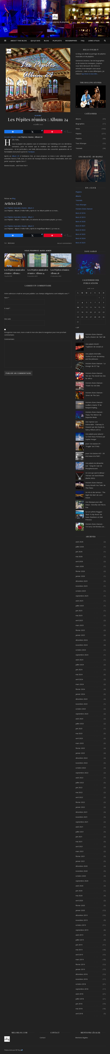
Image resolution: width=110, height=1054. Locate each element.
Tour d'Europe (81, 143)
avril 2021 (79, 846)
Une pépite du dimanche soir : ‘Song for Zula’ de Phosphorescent (94, 465)
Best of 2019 (80, 217)
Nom (6, 298)
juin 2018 (79, 1004)
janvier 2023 (80, 753)
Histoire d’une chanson (84, 209)
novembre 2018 (82, 979)
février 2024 (80, 689)
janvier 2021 (80, 861)
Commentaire (9, 339)
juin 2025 (79, 610)
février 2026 (80, 571)
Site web (7, 319)
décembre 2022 (82, 758)
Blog (46, 41)
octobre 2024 (81, 650)
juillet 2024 (80, 665)
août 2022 (79, 778)
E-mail (7, 308)
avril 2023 (79, 738)
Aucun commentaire (64, 243)
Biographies (71, 41)
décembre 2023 (82, 699)
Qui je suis (35, 41)
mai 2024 (79, 674)
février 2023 (80, 748)
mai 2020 (79, 896)
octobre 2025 (81, 591)
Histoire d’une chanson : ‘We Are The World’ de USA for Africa (95, 375)
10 (78, 307)
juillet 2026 (80, 547)
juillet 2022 (80, 782)
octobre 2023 (81, 709)
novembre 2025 (82, 586)
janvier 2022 (80, 807)
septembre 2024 (82, 655)
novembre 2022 (82, 763)
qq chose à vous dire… (90, 74)
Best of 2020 (80, 221)
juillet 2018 (80, 999)
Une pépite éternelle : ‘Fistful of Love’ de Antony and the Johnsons (94, 356)
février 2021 (80, 856)
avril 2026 (79, 561)
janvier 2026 (80, 576)
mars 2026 (80, 566)
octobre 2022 (81, 768)
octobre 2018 (81, 984)
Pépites (78, 133)
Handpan (31, 152)
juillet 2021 (80, 832)
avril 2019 (79, 954)
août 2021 (79, 827)
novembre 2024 (82, 645)
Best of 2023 (80, 234)
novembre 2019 (82, 920)
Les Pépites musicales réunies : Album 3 (19, 226)
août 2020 (79, 886)
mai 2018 (79, 1009)
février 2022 (80, 802)
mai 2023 (79, 733)
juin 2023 (79, 728)
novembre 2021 (82, 817)
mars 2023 (80, 743)
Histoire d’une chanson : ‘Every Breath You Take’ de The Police (95, 485)
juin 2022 (79, 787)
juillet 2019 (80, 940)
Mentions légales (81, 1037)
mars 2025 (80, 625)
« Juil (77, 327)
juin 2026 (79, 552)
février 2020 (80, 905)
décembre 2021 (82, 812)
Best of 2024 (80, 238)
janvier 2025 (80, 635)
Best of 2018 (80, 213)
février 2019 (80, 964)
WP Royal (18, 1050)
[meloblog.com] (55, 16)
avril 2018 (79, 1013)
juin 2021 (79, 837)
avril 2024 (79, 679)
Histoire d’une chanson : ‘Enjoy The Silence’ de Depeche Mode (94, 414)
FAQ (82, 41)
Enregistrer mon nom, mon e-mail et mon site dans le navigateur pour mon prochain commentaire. (35, 333)
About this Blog (19, 41)
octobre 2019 (81, 925)
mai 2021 (79, 841)
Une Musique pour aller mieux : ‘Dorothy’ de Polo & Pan (95, 504)
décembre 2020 (82, 866)
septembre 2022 (82, 773)
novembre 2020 (82, 871)
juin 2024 (79, 669)
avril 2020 (79, 900)
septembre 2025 (82, 596)
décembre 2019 (82, 915)
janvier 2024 (80, 694)
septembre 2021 (82, 822)
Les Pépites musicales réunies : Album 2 (19, 208)
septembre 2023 (82, 714)
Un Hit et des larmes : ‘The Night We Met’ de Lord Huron (95, 495)
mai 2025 (79, 615)
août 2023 (79, 719)
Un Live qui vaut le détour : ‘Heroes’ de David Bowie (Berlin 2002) (95, 475)
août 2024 (79, 660)
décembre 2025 (82, 581)
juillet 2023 (80, 724)
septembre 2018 (82, 989)
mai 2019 (79, 950)
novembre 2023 (82, 704)
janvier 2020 (80, 910)
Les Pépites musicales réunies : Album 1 (19, 217)
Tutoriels (79, 148)
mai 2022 (79, 792)
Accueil (6, 137)
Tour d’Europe (81, 205)
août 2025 (79, 601)
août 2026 (79, 542)
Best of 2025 (80, 243)
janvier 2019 (80, 969)
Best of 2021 (80, 226)
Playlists (57, 41)
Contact (42, 1037)
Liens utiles (93, 41)
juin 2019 (79, 945)
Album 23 (15, 156)
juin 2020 (79, 891)
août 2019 (79, 935)
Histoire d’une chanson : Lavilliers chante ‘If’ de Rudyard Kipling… (94, 405)
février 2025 (80, 630)
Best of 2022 (80, 230)
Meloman (11, 243)
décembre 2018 (82, 974)
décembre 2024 (82, 640)
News (78, 129)
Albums (38, 115)
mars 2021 (80, 851)
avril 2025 (79, 620)
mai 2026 (79, 556)
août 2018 (79, 994)
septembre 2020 (82, 881)
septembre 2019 (82, 930)
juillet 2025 (80, 606)
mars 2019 (80, 959)
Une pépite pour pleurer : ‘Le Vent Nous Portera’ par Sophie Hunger (95, 436)
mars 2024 (80, 684)
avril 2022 (79, 797)
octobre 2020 (81, 876)
